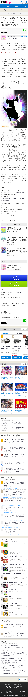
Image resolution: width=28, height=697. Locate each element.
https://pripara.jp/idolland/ (18, 192)
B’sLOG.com (17, 687)
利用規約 (14, 684)
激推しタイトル (17, 13)
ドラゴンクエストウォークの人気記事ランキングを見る (13, 497)
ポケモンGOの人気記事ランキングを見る (10, 527)
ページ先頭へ (24, 679)
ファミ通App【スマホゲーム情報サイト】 (10, 10)
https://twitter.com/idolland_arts (14, 292)
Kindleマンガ (20, 333)
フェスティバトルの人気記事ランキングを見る (11, 534)
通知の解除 (19, 686)
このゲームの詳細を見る (14, 270)
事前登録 (9, 13)
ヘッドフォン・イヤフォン (8, 333)
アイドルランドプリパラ (6, 313)
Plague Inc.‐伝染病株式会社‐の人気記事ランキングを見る (12, 520)
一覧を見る (24, 329)
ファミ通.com (10, 687)
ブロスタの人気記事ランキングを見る (9, 512)
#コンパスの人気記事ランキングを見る (9, 488)
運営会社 (20, 684)
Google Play (14, 284)
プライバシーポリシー (10, 686)
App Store (14, 278)
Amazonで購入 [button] (5, 357)
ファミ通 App (6, 2)
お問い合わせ (8, 684)
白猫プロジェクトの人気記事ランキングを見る (11, 505)
